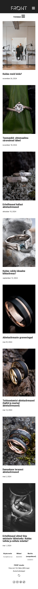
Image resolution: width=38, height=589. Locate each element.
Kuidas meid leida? (12, 73)
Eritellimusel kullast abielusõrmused (13, 205)
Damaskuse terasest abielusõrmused (13, 470)
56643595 (19, 557)
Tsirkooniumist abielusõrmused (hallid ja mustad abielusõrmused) (19, 403)
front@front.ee (7, 557)
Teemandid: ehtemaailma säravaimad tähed (15, 139)
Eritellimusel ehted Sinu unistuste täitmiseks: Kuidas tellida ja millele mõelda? (17, 539)
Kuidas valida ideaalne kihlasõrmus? (14, 272)
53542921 (30, 560)
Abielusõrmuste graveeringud (18, 337)
